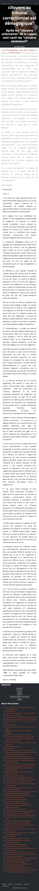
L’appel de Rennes (10, 837)
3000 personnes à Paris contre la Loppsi (16, 803)
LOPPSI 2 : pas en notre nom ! (13, 715)
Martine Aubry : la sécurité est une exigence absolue (20, 758)
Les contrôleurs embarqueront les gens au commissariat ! (21, 792)
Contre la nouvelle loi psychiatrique (15, 866)
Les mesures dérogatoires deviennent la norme (18, 788)
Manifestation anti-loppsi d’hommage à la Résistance (20, 811)
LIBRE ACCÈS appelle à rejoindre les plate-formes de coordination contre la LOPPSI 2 (20, 796)
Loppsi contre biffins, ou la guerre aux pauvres (18, 782)
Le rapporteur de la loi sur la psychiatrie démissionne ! (20, 854)
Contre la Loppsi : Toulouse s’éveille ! (15, 809)
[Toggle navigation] (35, 4)
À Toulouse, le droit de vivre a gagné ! (15, 862)
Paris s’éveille (24, 50)
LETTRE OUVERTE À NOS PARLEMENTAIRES (17, 793)
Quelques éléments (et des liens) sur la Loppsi (18, 735)
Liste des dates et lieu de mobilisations (16, 799)
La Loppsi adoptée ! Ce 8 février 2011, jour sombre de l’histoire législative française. (20, 834)
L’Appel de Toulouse (10, 831)
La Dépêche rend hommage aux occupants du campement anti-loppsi (18, 841)
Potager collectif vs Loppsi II (13, 746)
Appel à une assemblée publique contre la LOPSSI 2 (19, 766)
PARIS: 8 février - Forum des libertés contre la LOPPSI (20, 829)
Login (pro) (5, 886)
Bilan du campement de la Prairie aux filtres (17, 839)
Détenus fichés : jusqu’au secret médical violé (18, 864)
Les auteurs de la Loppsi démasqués (15, 844)
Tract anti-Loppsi (10, 711)
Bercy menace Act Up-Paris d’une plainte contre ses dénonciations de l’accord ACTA (20, 826)
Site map (26, 884)
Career (4, 884)
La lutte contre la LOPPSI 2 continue (15, 776)
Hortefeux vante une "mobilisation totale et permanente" (21, 717)
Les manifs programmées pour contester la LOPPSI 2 (20, 713)
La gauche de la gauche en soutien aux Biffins (18, 860)
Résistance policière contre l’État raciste (16, 846)
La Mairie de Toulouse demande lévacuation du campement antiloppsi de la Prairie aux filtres (18, 822)
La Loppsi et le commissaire (13, 790)
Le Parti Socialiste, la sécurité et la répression (18, 756)
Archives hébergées (13, 50)
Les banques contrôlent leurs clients (15, 801)
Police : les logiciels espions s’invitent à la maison (19, 868)
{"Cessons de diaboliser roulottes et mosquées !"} (19, 778)
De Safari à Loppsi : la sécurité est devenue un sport (19, 852)
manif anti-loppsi (10, 748)
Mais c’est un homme (11, 725)
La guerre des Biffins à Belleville (14, 856)
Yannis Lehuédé (6, 4)
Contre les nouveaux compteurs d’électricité (17, 813)
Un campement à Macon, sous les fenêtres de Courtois (20, 815)
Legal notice (18, 884)
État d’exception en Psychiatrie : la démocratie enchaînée (21, 858)
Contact (10, 884)
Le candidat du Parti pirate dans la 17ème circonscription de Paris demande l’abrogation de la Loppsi (21, 871)
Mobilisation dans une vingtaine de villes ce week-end (20, 719)
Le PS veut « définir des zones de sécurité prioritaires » (21, 764)
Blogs (4, 50)
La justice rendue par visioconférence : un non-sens (20, 780)
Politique (31, 50)
